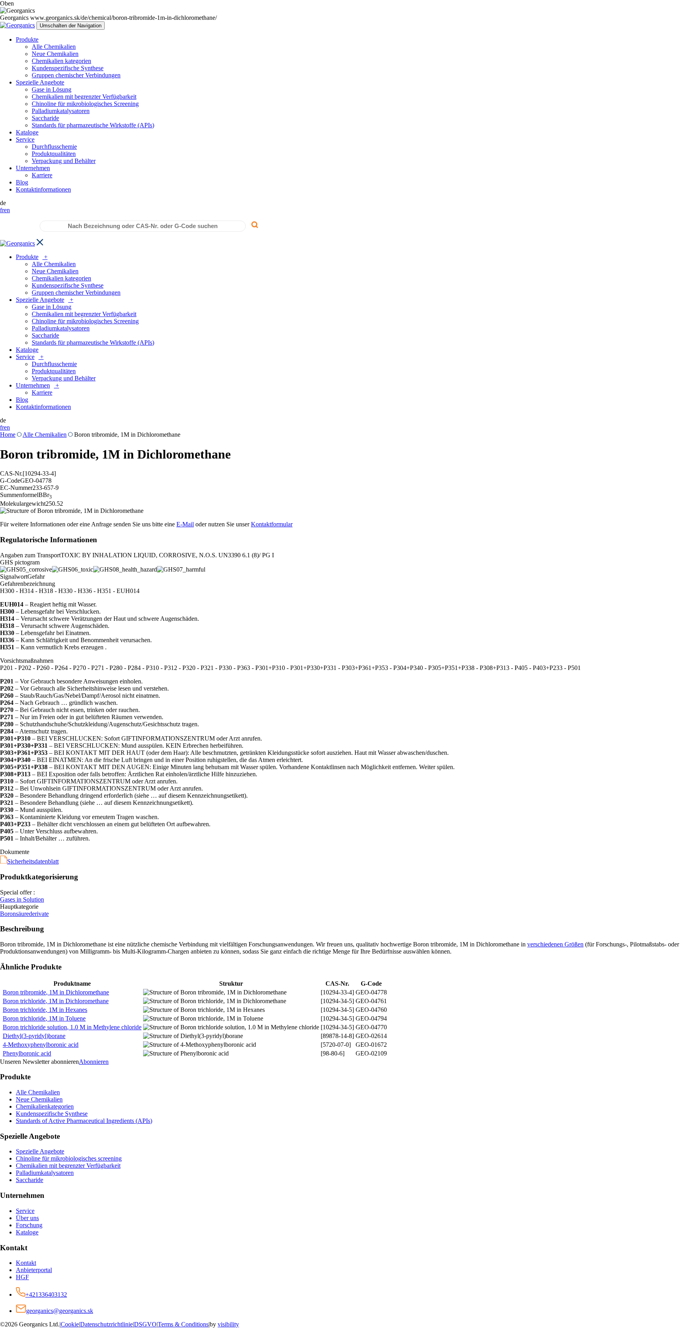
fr (2, 210)
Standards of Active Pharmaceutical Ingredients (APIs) (84, 1120)
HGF (22, 1277)
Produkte (27, 39)
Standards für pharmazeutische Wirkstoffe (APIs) (93, 125)
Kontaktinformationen (43, 189)
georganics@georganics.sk (59, 1310)
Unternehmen (33, 168)
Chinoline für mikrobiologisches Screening (85, 103)
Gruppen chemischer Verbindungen (76, 75)
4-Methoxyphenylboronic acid (40, 1044)
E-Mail (185, 524)
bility (228, 1324)
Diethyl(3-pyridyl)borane (34, 1035)
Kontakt (26, 1262)
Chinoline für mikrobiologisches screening (69, 1158)
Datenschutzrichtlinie (106, 1324)
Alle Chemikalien (54, 46)
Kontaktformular (272, 524)
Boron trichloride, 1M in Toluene (44, 1018)
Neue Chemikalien (55, 53)
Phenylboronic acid (27, 1053)
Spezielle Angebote (40, 82)
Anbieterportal (34, 1270)
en (7, 210)
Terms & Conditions (183, 1324)
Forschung (29, 1225)
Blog (22, 182)
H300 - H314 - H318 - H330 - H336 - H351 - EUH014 (70, 590)
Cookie (70, 1324)
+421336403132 (46, 1294)
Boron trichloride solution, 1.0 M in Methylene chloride (72, 1027)
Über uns (27, 1218)
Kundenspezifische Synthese (67, 68)
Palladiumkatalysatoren (61, 110)
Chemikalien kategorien (61, 61)
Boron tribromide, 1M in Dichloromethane (56, 992)
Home (7, 434)
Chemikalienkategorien (45, 1106)
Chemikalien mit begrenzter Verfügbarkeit (84, 96)
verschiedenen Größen (555, 944)
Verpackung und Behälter (64, 160)
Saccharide (45, 118)
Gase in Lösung (51, 89)
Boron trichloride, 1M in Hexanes (45, 1009)
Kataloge (27, 132)
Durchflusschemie (54, 146)
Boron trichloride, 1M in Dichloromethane (56, 1001)
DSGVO (145, 1324)
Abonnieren (94, 1061)
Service (25, 139)
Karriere (42, 175)
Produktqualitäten (54, 153)
